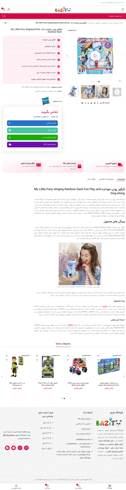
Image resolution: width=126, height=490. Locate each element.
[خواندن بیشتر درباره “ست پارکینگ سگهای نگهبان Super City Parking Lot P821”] (98, 356)
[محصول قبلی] (8, 23)
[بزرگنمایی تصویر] (119, 80)
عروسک (91, 23)
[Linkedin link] (88, 103)
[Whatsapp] (20, 448)
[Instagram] (26, 448)
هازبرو (105, 306)
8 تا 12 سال (46, 443)
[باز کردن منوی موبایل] (122, 9)
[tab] (121, 179)
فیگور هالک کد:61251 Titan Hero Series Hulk (47, 384)
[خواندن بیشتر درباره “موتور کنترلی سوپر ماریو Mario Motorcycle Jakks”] (67, 356)
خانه (121, 23)
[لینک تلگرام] (82, 103)
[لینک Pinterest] (91, 103)
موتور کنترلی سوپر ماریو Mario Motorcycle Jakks (78, 384)
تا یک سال (47, 422)
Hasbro (70, 325)
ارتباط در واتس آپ (83, 433)
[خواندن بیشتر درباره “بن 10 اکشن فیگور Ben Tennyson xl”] (6, 356)
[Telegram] (13, 448)
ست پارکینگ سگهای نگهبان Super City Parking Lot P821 (108, 384)
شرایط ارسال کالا (84, 419)
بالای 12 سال (46, 448)
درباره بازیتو (86, 428)
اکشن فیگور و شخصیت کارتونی (46, 91)
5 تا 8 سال (47, 438)
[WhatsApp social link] (85, 103)
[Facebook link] (97, 103)
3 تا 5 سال (46, 433)
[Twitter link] (94, 103)
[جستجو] (4, 16)
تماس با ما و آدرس (83, 423)
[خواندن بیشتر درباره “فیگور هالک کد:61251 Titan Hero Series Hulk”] (37, 356)
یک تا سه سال (45, 428)
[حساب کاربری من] (8, 9)
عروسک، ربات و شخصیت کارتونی (106, 23)
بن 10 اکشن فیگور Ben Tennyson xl (17, 384)
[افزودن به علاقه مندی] (98, 360)
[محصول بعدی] (3, 23)
